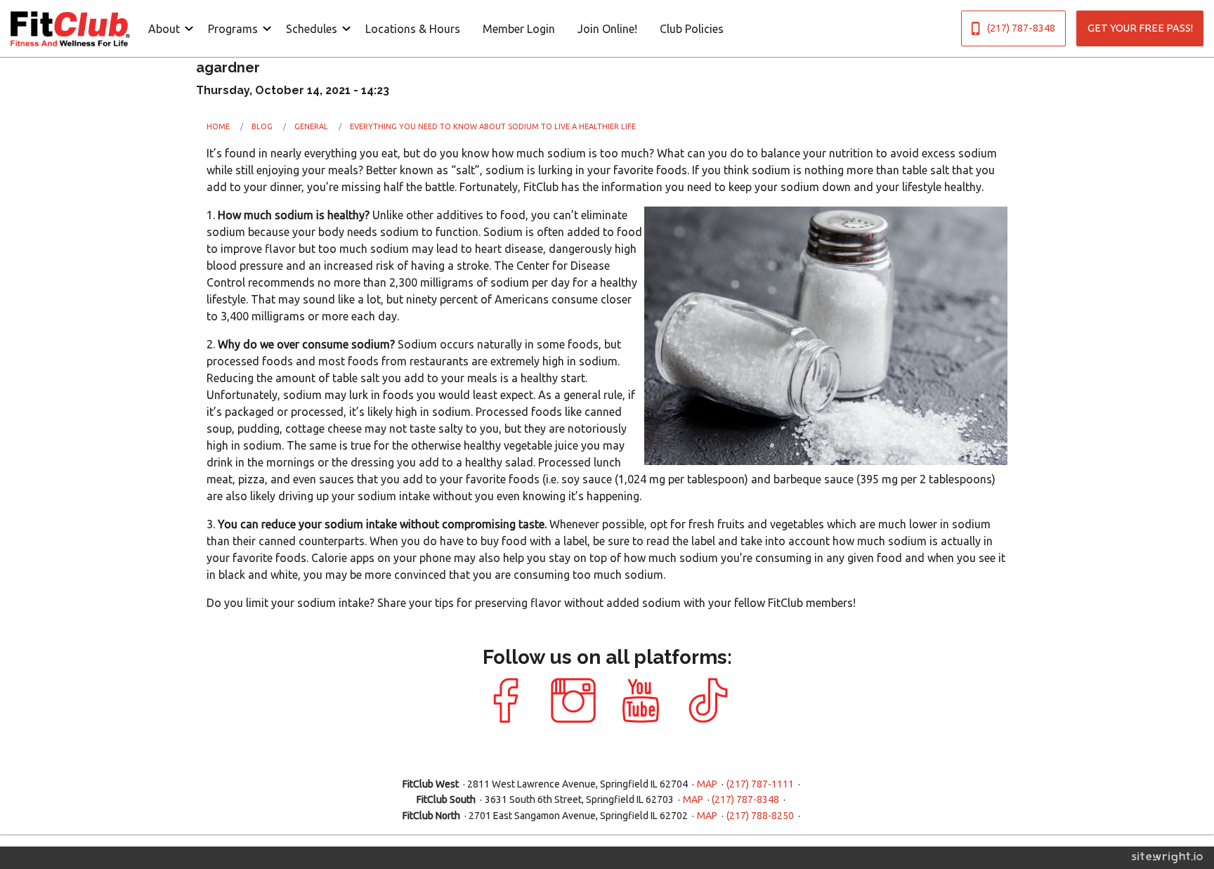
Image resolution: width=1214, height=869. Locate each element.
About (164, 28)
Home (218, 126)
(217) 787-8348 (1021, 28)
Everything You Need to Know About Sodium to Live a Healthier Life (493, 126)
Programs (233, 28)
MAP (707, 784)
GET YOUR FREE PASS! (1140, 28)
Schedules (311, 28)
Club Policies (692, 28)
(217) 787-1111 (760, 784)
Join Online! (607, 28)
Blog (262, 126)
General (311, 126)
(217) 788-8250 (760, 815)
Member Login (519, 28)
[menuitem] (167, 28)
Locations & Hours (412, 28)
